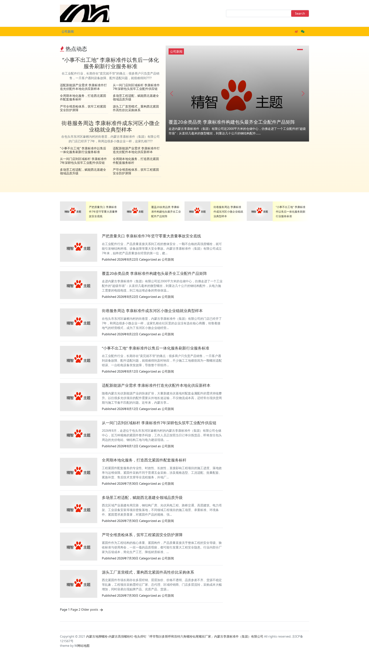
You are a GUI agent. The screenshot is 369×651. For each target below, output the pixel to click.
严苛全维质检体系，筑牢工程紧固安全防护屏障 (83, 108)
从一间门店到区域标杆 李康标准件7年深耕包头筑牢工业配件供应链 (136, 87)
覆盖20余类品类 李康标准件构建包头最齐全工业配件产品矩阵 (232, 122)
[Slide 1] (294, 49)
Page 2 (75, 609)
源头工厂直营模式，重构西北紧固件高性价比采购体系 (136, 108)
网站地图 (83, 646)
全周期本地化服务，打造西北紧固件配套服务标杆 (83, 97)
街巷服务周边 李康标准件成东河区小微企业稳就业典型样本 (111, 126)
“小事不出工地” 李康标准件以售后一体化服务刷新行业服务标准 (110, 63)
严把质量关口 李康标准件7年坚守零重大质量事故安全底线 (103, 211)
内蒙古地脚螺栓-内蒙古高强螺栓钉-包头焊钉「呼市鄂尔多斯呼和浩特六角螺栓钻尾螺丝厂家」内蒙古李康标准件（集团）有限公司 (174, 636)
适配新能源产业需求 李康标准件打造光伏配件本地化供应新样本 (83, 87)
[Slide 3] (305, 49)
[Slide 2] (300, 49)
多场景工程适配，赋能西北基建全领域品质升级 (136, 97)
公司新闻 (68, 31)
